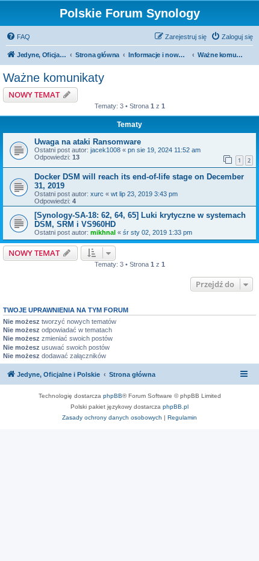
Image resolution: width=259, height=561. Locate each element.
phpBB (112, 395)
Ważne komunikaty (53, 77)
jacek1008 (105, 149)
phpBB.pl (176, 406)
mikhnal (103, 232)
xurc (97, 193)
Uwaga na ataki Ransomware (87, 141)
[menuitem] (18, 36)
